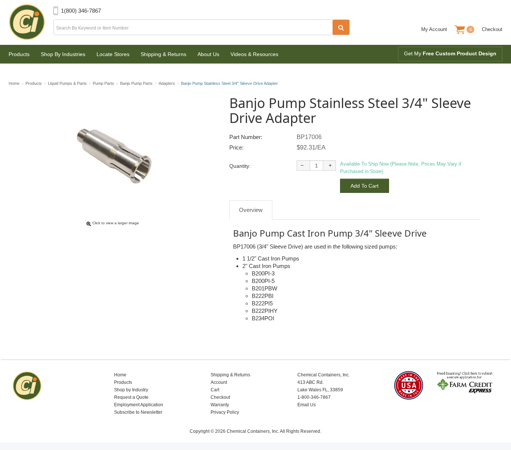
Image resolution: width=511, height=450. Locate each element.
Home (120, 374)
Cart (215, 389)
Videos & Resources (254, 54)
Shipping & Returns (163, 54)
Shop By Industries (63, 54)
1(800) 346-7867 (81, 10)
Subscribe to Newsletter (138, 412)
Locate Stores (113, 54)
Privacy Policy (225, 412)
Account (219, 382)
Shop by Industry (131, 389)
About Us (208, 54)
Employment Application (138, 404)
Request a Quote (131, 397)
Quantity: (240, 166)
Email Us (306, 404)
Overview (251, 210)
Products (19, 54)
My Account (434, 29)
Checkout (492, 29)
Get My (450, 53)
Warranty (220, 404)
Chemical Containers (31, 22)
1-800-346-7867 (314, 397)
